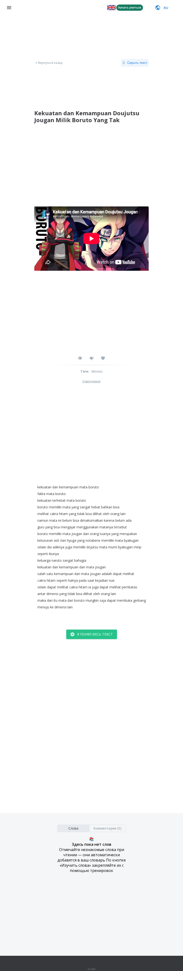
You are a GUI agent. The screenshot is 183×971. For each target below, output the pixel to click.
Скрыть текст (137, 63)
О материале (91, 381)
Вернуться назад (50, 62)
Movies (97, 371)
